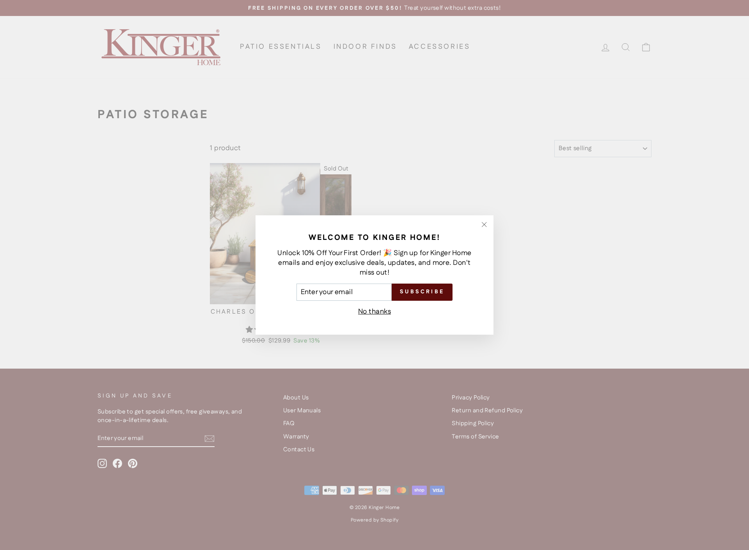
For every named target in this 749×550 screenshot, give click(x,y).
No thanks (374, 312)
